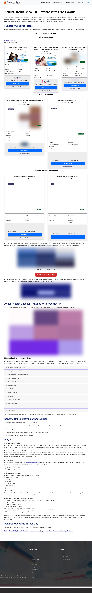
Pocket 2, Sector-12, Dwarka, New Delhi (71, 554)
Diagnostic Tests (35, 561)
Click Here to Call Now (46, 274)
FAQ (32, 572)
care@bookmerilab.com (67, 561)
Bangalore (48, 531)
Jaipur (38, 531)
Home (33, 554)
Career (33, 574)
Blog (33, 577)
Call (88, 2)
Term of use (34, 564)
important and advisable (32, 462)
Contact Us (80, 2)
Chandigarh (64, 531)
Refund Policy (35, 569)
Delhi (5, 531)
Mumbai (25, 531)
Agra (42, 531)
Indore (71, 531)
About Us (34, 556)
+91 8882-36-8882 (66, 559)
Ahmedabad (56, 531)
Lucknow (32, 531)
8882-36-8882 (65, 556)
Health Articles (70, 2)
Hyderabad (18, 531)
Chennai (11, 531)
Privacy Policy (35, 567)
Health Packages (45, 2)
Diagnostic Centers (58, 2)
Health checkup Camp (10, 40)
